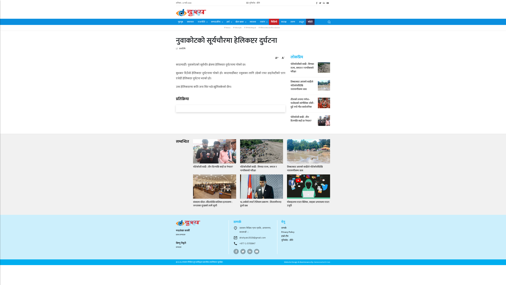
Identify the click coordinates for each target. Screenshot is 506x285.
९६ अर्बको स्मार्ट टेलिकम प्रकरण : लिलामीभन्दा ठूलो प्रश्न (260, 204)
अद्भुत (301, 22)
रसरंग (262, 22)
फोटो (310, 22)
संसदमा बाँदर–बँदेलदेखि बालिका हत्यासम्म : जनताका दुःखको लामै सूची (212, 204)
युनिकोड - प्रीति (254, 3)
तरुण (292, 22)
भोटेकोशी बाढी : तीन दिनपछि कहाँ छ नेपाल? (301, 119)
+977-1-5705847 (247, 243)
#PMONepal (250, 27)
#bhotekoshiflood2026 (270, 27)
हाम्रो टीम (284, 236)
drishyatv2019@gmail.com (252, 237)
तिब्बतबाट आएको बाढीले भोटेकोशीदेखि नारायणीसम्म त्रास (302, 85)
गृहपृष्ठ (180, 22)
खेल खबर (239, 22)
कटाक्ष (283, 22)
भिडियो (274, 22)
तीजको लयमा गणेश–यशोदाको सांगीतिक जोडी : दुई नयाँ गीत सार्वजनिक (302, 103)
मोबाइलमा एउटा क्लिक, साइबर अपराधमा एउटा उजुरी (308, 204)
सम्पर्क (283, 228)
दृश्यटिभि (182, 48)
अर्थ (228, 22)
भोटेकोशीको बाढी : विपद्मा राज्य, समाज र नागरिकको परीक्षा (302, 68)
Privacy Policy (287, 232)
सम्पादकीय (215, 22)
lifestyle (238, 27)
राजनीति (201, 22)
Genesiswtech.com (322, 262)
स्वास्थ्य (253, 22)
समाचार (190, 22)
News (227, 27)
